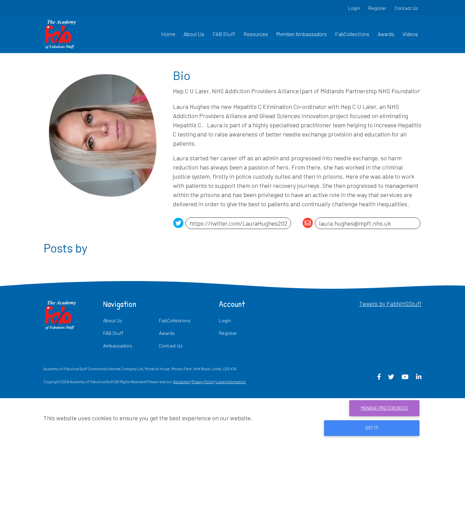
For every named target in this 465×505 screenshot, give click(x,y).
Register (377, 8)
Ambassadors (117, 345)
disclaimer (181, 381)
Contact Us (406, 8)
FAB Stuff (223, 34)
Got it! (372, 427)
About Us (193, 34)
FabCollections (352, 34)
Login (354, 8)
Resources (255, 34)
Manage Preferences (384, 408)
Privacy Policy (203, 381)
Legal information (231, 381)
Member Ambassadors (301, 34)
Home (168, 34)
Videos (410, 34)
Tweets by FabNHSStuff (390, 303)
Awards (386, 34)
